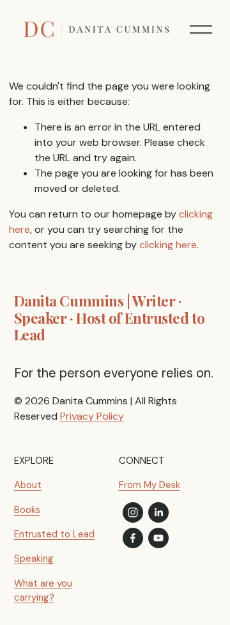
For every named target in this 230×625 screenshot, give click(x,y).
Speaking (34, 558)
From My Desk (149, 485)
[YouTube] (158, 538)
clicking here (168, 244)
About (28, 485)
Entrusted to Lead (54, 534)
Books (27, 509)
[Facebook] (133, 538)
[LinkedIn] (158, 512)
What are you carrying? (43, 590)
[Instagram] (133, 512)
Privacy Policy (92, 416)
